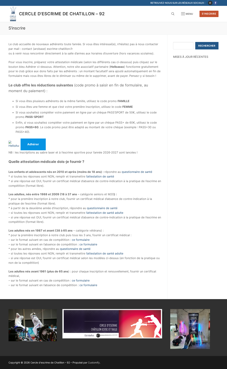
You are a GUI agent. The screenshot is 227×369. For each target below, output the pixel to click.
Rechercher (206, 45)
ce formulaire (81, 239)
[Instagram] (210, 3)
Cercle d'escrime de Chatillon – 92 (62, 13)
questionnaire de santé (136, 172)
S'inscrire (209, 13)
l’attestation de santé (100, 176)
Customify (94, 362)
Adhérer (33, 144)
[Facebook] (215, 3)
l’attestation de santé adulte (104, 212)
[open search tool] (173, 13)
